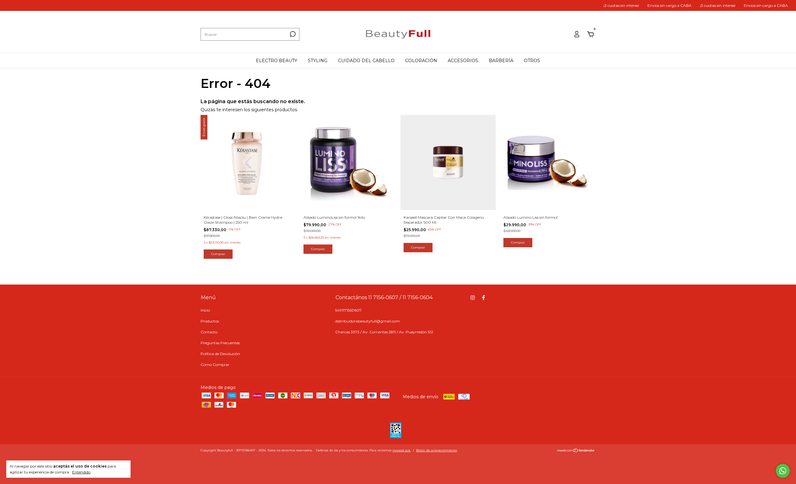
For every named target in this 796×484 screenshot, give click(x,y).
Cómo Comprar (215, 364)
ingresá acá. (401, 450)
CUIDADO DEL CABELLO (366, 60)
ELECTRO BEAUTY (276, 60)
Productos (210, 321)
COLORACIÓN (421, 60)
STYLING (317, 60)
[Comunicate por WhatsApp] (783, 471)
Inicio (205, 310)
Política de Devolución (220, 353)
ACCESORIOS (463, 60)
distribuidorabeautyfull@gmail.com (367, 321)
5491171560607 (348, 310)
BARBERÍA (501, 60)
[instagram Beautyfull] (472, 297)
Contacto (209, 332)
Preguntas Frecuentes (220, 342)
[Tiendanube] (576, 451)
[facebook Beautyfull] (483, 297)
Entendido (81, 472)
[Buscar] (292, 34)
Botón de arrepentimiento (436, 450)
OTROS (532, 60)
